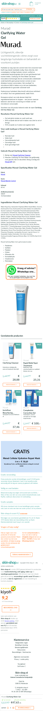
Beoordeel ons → (10, 609)
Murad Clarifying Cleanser (21, 155)
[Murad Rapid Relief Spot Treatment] (31, 350)
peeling (14, 12)
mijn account (35, 18)
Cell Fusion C (21, 666)
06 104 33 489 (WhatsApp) (22, 691)
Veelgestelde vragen (21, 643)
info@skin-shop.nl (28, 537)
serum (32, 12)
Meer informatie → (11, 384)
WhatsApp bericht (28, 541)
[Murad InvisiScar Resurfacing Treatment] (11, 398)
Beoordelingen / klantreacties (21, 652)
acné (18, 12)
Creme (17, 22)
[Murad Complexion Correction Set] (31, 398)
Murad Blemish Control (8, 181)
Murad (3, 174)
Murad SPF (8, 162)
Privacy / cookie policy (21, 659)
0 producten (38, 2)
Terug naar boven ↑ (21, 554)
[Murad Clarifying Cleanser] (11, 350)
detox (21, 12)
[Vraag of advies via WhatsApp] (21, 272)
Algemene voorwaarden (21, 657)
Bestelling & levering (21, 645)
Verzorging (9, 22)
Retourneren (21, 650)
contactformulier (32, 533)
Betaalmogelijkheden (21, 647)
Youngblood (21, 664)
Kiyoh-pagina (9, 621)
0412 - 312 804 (27, 539)
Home (2, 22)
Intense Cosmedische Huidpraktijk (21, 677)
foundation (27, 12)
